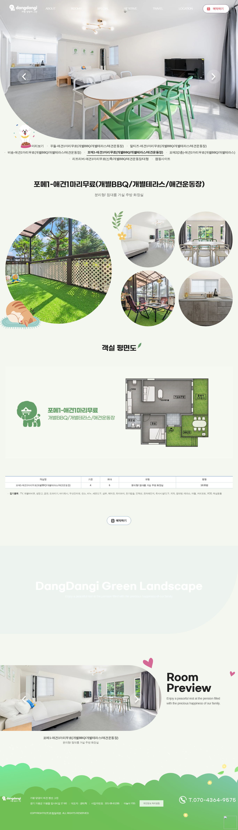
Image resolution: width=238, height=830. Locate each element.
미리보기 (76, 25)
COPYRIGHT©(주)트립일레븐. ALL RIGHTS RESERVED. (59, 813)
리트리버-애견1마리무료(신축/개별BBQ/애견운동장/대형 (110, 159)
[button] (24, 77)
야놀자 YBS (129, 803)
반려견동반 (103, 25)
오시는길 (186, 25)
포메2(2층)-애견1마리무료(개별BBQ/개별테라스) (202, 152)
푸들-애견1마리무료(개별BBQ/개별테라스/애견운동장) (87, 146)
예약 (218, 8)
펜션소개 (50, 25)
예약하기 (131, 25)
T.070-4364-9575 (212, 800)
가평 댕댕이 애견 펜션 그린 (23, 8)
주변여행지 (158, 25)
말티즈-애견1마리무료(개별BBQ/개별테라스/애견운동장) (168, 146)
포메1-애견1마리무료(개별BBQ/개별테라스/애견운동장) (125, 152)
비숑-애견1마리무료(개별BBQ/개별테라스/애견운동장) (44, 152)
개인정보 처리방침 (151, 803)
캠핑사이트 (162, 159)
